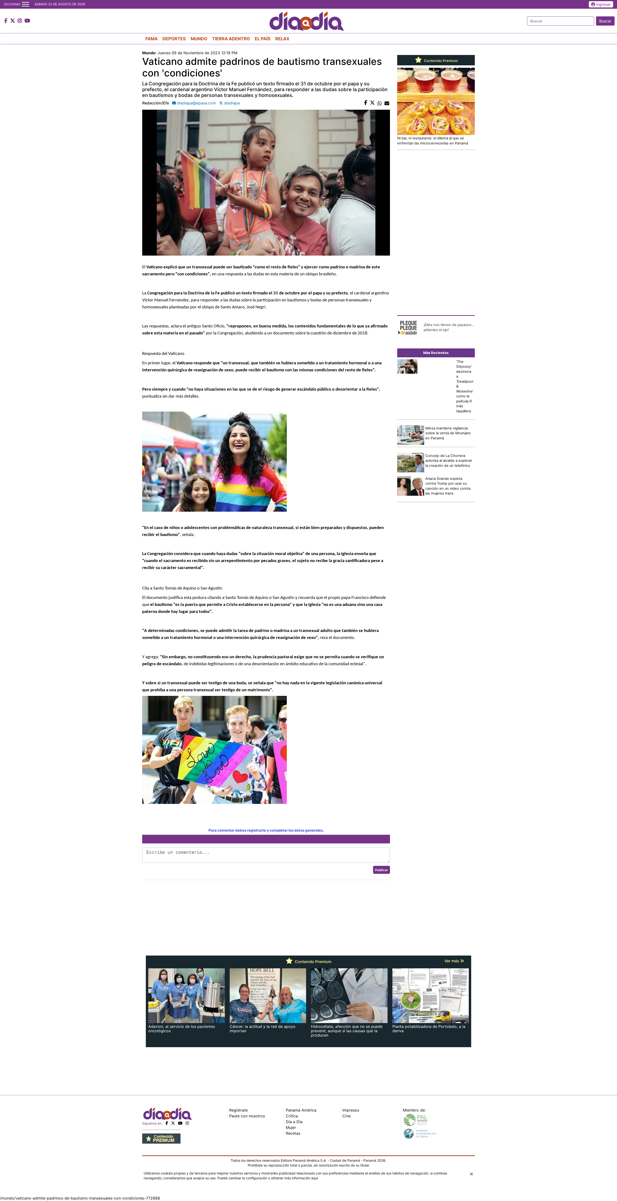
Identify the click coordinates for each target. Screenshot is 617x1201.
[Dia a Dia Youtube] (27, 21)
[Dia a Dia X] (13, 21)
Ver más (452, 960)
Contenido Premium (440, 61)
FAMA (151, 38)
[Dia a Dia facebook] (6, 21)
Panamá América (301, 1110)
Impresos (350, 1110)
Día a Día (294, 1121)
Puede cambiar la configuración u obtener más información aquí (267, 1178)
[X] (173, 1123)
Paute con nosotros (247, 1115)
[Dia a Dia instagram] (20, 21)
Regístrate (238, 1110)
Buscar (605, 21)
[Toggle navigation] (25, 4)
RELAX (282, 38)
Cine (346, 1115)
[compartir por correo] (386, 103)
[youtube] (180, 1123)
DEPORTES (174, 38)
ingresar (603, 4)
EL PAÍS (262, 38)
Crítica (292, 1115)
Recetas (293, 1133)
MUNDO (199, 38)
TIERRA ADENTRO (231, 38)
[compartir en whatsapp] (379, 103)
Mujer (291, 1127)
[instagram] (187, 1123)
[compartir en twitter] (372, 103)
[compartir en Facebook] (366, 103)
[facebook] (167, 1123)
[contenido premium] (161, 1138)
